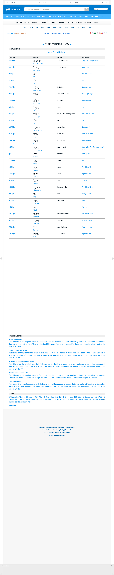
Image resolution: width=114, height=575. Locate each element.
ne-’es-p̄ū (36, 117)
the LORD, (44, 378)
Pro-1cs (85, 207)
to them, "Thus (30, 378)
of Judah (65, 342)
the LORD (47, 344)
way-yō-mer (37, 150)
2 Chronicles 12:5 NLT (52, 397)
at (85, 342)
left (95, 386)
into (100, 366)
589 (10, 207)
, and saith (36, 355)
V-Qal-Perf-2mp (87, 187)
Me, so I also (68, 378)
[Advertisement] (57, 286)
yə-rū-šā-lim (37, 130)
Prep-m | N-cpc (87, 134)
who (71, 342)
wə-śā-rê (36, 97)
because (99, 375)
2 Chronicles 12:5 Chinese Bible (65, 399)
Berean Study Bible (15, 339)
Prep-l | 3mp (86, 154)
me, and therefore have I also (82, 386)
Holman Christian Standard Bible (21, 362)
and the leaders (54, 342)
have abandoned (62, 366)
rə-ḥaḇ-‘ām (37, 90)
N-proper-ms (86, 87)
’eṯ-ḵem (36, 223)
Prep (83, 81)
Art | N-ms (85, 67)
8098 (11, 61)
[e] (14, 61)
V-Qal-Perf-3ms (87, 74)
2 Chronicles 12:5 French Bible (91, 399)
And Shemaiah (14, 353)
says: (53, 344)
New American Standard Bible (19, 373)
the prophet (26, 342)
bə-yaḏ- (36, 230)
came (34, 342)
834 (10, 107)
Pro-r (83, 107)
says (50, 366)
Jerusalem (91, 342)
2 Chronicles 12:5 (16, 397)
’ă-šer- (35, 110)
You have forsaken (56, 378)
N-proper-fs (86, 127)
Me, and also (82, 355)
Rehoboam (43, 342)
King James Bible (15, 381)
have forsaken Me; (67, 344)
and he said (20, 378)
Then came (13, 384)
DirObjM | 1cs (86, 194)
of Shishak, (20, 386)
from (10, 355)
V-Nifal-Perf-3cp (88, 114)
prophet (28, 364)
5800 (11, 187)
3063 (11, 101)
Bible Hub (12, 406)
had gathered (78, 342)
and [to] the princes (55, 384)
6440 (11, 134)
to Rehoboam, (41, 384)
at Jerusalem (90, 375)
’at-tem (35, 183)
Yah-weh (36, 177)
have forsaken (89, 344)
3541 (11, 160)
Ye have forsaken (64, 386)
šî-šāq (35, 143)
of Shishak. (17, 389)
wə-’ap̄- (36, 203)
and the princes (54, 375)
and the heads (59, 353)
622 (10, 114)
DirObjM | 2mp (87, 220)
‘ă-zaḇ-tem (37, 190)
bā (34, 77)
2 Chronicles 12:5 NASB (92, 397)
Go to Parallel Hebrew (56, 52)
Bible (8, 33)
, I (88, 355)
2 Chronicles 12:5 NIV (33, 397)
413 (10, 81)
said (54, 355)
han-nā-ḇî (36, 70)
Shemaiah (17, 364)
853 (10, 194)
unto (42, 353)
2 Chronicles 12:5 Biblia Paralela (38, 399)
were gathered (78, 364)
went (33, 364)
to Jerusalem (100, 384)
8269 (11, 94)
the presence (17, 355)
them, (30, 344)
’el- (34, 83)
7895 (11, 140)
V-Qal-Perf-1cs (87, 214)
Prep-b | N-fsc (87, 227)
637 (10, 200)
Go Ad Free (5, 566)
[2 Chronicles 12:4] (3, 263)
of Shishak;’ (17, 358)
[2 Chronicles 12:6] (111, 263)
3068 (11, 174)
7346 (11, 87)
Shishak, (12, 344)
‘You (57, 344)
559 (10, 147)
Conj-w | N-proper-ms (90, 61)
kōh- (35, 163)
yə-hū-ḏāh (37, 103)
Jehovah (59, 355)
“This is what (37, 344)
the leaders (55, 364)
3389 (11, 127)
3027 (11, 227)
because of (100, 342)
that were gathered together (83, 384)
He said (19, 366)
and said (28, 386)
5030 (11, 67)
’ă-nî (35, 210)
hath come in (35, 353)
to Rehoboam (42, 375)
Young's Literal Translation (18, 350)
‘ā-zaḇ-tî (36, 217)
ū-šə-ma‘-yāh (38, 63)
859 (10, 180)
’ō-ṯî (34, 197)
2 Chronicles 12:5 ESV (72, 397)
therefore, (78, 344)
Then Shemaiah (15, 342)
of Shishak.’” (17, 346)
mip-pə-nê (37, 137)
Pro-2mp (85, 180)
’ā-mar (35, 170)
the (23, 364)
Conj (83, 200)
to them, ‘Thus (46, 355)
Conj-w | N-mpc (87, 94)
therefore (76, 366)
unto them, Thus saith (40, 386)
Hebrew (13, 33)
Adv (83, 160)
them (26, 366)
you (97, 344)
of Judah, (67, 384)
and (49, 364)
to (37, 342)
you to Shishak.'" (91, 378)
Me (71, 366)
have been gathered (84, 353)
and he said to (21, 344)
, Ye (64, 355)
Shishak (12, 366)
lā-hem (35, 157)
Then (10, 364)
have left (93, 355)
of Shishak (27, 355)
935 (10, 74)
